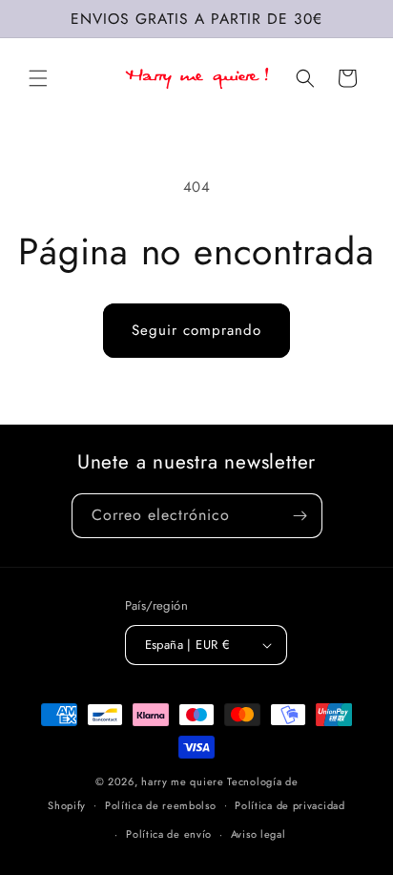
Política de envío (169, 834)
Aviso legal (258, 834)
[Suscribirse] (300, 515)
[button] (38, 78)
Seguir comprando (196, 330)
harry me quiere (184, 781)
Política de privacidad (289, 805)
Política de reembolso (161, 805)
